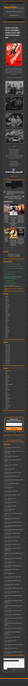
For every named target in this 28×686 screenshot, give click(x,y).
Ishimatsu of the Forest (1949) (10, 465)
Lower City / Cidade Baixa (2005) (11, 483)
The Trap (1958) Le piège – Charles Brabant (6, 239)
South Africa (8, 398)
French (6, 298)
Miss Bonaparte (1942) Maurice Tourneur (13, 652)
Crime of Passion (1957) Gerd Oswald (12, 447)
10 (5, 663)
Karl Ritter (14, 187)
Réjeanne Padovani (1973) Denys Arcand (13, 565)
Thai (6, 337)
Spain (6, 387)
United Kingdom (8, 384)
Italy (6, 372)
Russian (7, 332)
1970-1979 (7, 355)
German (7, 301)
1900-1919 (7, 344)
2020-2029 (7, 363)
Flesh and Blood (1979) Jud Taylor (11, 456)
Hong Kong (7, 389)
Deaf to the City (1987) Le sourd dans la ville (13, 529)
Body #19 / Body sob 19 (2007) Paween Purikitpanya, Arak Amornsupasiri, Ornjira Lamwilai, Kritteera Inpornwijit (13, 221)
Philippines (7, 394)
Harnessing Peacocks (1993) (10, 505)
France (6, 374)
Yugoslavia (7, 406)
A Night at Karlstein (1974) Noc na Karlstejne (13, 644)
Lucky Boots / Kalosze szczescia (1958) (12, 472)
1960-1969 (7, 353)
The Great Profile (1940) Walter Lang (12, 544)
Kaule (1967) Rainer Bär (9, 573)
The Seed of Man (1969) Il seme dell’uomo (13, 588)
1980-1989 (7, 356)
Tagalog (7, 320)
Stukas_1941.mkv (14, 176)
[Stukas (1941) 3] (14, 104)
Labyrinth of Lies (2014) (9, 468)
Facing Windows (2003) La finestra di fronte (13, 479)
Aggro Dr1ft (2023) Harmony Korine (12, 537)
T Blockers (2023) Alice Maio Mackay (12, 637)
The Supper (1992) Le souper (10, 502)
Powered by (10, 433)
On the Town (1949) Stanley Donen (11, 591)
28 (17, 667)
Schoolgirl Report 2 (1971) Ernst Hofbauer (13, 610)
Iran (6, 391)
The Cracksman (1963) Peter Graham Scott (13, 628)
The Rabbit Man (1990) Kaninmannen (12, 533)
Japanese (7, 306)
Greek (6, 310)
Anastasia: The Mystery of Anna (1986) (12, 576)
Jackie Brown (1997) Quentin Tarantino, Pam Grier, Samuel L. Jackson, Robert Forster (20, 241)
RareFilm (10, 7)
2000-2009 (7, 360)
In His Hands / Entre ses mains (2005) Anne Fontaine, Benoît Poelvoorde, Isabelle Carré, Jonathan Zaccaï (20, 219)
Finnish (6, 317)
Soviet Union (8, 405)
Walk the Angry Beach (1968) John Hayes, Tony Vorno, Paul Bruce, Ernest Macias (13, 242)
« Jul (13, 670)
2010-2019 (7, 361)
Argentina (7, 375)
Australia (7, 377)
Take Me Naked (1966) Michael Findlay (12, 580)
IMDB (14, 146)
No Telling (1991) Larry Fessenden (11, 569)
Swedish (7, 308)
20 (14, 665)
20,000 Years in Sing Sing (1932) (11, 491)
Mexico (7, 393)
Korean (6, 328)
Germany (12, 185)
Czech (6, 323)
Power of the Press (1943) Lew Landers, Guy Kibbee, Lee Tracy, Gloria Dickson (6, 218)
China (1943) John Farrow (9, 562)
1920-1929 (7, 346)
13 (14, 663)
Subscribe (14, 428)
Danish (6, 311)
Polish (6, 325)
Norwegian (7, 330)
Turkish (6, 334)
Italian (6, 303)
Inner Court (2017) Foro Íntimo (11, 540)
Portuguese (7, 305)
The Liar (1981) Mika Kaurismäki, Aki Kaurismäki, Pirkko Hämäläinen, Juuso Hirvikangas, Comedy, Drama (12, 197)
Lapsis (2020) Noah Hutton (10, 640)
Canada (7, 386)
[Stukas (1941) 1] (14, 136)
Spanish (7, 299)
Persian (7, 335)
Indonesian (7, 313)
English (6, 296)
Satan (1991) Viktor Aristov (10, 498)
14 (17, 663)
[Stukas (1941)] (14, 54)
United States (8, 370)
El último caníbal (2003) (9, 509)
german (7, 185)
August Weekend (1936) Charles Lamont (12, 525)
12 (11, 663)
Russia (6, 408)
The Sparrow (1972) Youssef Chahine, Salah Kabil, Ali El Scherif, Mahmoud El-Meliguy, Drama (16, 192)
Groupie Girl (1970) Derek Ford (11, 648)
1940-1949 (7, 349)
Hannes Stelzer (19, 185)
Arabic (6, 318)
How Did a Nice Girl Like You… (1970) (12, 494)
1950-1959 (7, 351)
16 (22, 663)
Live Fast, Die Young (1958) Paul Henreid (12, 522)
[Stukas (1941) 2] (14, 120)
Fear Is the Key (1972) (9, 487)
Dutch (6, 322)
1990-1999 (7, 358)
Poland (6, 396)
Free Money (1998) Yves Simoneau (11, 584)
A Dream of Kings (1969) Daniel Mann (12, 614)
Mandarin (7, 327)
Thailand (7, 401)
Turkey (6, 403)
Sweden (7, 399)
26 (11, 667)
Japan (6, 382)
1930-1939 (7, 348)
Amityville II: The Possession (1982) (11, 518)
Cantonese (7, 315)
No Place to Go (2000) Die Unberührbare (13, 558)
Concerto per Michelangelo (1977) (11, 476)
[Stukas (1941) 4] (14, 87)
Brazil (6, 379)
